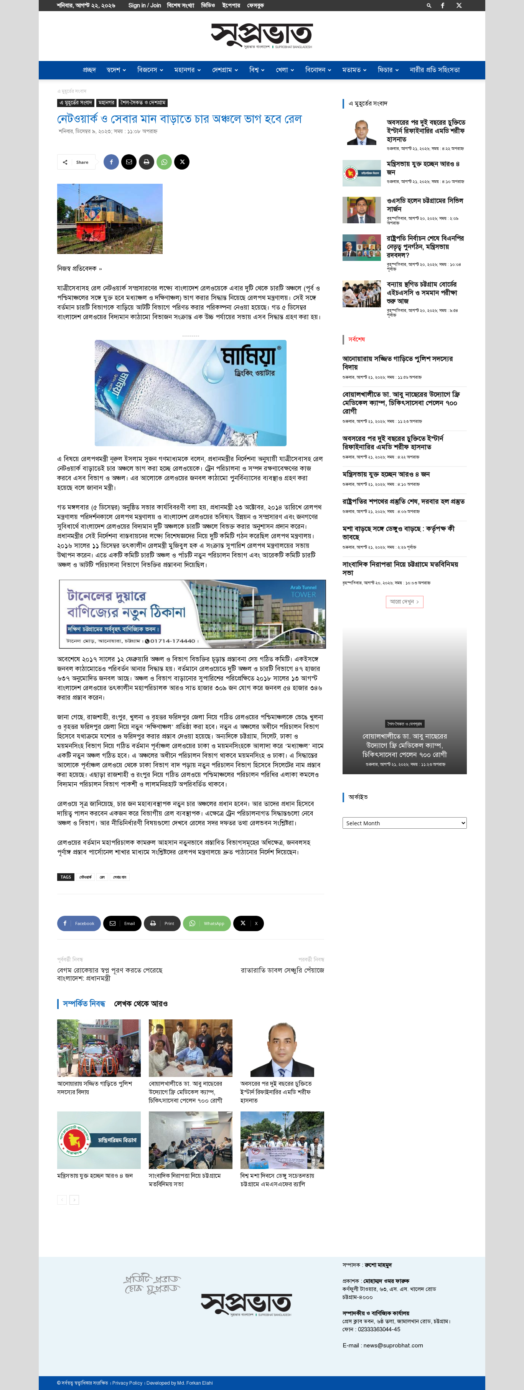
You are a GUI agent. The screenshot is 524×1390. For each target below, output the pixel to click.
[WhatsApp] (164, 162)
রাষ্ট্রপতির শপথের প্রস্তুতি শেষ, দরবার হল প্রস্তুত (404, 501)
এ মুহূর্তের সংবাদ (75, 102)
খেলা (282, 70)
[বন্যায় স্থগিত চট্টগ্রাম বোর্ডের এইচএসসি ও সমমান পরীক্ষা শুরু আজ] (362, 293)
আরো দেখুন (402, 602)
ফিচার (385, 70)
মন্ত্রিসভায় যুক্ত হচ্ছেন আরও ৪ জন (95, 1176)
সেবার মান (119, 877)
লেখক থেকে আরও (141, 1004)
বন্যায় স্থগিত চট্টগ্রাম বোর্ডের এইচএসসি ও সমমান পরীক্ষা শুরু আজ (422, 292)
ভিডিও (208, 5)
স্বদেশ (113, 70)
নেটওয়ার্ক (85, 877)
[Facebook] (442, 5)
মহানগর (185, 70)
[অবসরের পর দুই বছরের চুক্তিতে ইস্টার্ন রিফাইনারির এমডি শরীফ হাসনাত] (282, 1048)
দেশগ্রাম (222, 70)
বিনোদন (315, 70)
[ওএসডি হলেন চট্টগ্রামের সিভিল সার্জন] (362, 210)
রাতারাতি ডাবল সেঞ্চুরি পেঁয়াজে (282, 970)
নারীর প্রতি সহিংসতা (435, 70)
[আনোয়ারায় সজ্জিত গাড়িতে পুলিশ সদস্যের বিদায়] (99, 1048)
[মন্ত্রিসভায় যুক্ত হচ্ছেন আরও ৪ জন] (99, 1140)
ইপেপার (231, 5)
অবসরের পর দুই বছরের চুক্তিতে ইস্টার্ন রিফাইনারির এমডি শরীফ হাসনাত (276, 1092)
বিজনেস (147, 70)
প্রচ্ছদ (89, 70)
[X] (459, 5)
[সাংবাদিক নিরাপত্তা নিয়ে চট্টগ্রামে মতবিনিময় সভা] (190, 1140)
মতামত (352, 70)
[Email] (129, 162)
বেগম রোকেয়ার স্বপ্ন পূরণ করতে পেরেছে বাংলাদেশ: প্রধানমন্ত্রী (109, 974)
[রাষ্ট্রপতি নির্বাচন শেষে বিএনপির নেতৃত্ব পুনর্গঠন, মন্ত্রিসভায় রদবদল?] (362, 247)
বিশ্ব (254, 70)
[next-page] (74, 1200)
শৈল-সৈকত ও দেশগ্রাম (143, 102)
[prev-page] (62, 1200)
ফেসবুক (255, 5)
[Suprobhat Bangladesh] (262, 36)
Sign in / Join (145, 5)
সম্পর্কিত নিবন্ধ (84, 1004)
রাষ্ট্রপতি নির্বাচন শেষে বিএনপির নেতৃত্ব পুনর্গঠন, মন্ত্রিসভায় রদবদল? (425, 246)
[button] (429, 5)
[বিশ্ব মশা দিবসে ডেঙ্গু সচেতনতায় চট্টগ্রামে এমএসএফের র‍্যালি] (282, 1140)
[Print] (146, 162)
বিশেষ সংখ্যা (180, 5)
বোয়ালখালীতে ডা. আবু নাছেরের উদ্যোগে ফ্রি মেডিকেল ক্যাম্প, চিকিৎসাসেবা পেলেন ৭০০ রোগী (185, 1092)
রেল (102, 877)
